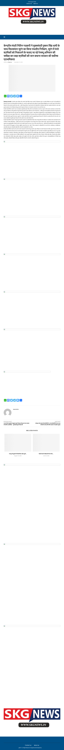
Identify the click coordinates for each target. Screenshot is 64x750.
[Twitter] (23, 739)
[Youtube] (33, 739)
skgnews (43, 747)
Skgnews (10, 62)
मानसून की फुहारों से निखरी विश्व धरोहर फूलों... (18, 454)
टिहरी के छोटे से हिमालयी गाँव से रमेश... (46, 454)
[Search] (59, 37)
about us (35, 3)
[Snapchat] (40, 739)
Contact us (29, 3)
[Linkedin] (30, 739)
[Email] (37, 739)
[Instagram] (26, 739)
